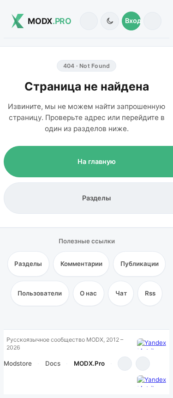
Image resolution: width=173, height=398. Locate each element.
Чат (121, 293)
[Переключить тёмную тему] (110, 21)
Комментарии (81, 263)
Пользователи (40, 293)
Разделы (28, 263)
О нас (88, 293)
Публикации (139, 263)
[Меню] (152, 21)
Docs (52, 363)
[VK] (143, 363)
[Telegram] (125, 363)
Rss (150, 293)
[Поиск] (89, 21)
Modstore (18, 363)
